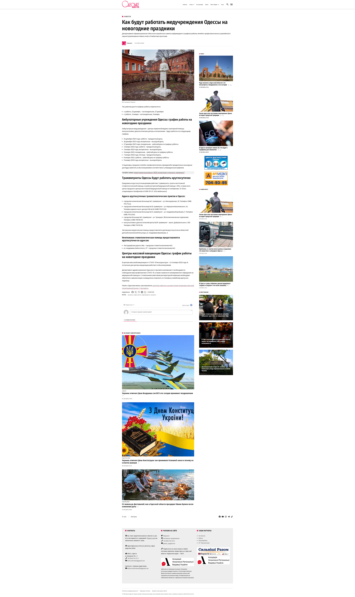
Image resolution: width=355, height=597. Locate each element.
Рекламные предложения (171, 538)
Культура (124, 501)
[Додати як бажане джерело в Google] (150, 292)
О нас (222, 4)
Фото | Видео (214, 4)
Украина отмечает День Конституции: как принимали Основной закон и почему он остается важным (157, 461)
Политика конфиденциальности (130, 591)
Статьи (191, 4)
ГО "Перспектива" (204, 543)
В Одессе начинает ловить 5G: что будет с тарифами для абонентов (213, 149)
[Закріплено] (231, 4)
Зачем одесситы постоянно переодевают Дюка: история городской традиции (215, 114)
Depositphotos (203, 540)
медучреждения (146, 295)
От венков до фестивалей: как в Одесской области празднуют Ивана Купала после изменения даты (157, 505)
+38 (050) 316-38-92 (169, 541)
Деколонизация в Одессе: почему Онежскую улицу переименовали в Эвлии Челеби (216, 369)
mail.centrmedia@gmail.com (136, 561)
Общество (124, 458)
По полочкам (199, 4)
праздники (153, 295)
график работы (137, 295)
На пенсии (202, 536)
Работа (201, 538)
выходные (130, 295)
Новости (185, 4)
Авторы (134, 517)
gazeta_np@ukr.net (169, 543)
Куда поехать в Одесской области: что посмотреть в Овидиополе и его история (213, 84)
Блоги (206, 4)
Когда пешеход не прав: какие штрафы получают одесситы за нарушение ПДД (215, 315)
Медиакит (166, 536)
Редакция (129, 43)
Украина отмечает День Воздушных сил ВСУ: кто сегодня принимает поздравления (157, 393)
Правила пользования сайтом (159, 591)
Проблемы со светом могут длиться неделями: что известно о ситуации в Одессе (215, 250)
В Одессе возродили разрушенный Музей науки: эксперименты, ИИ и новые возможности (216, 341)
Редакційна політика (145, 591)
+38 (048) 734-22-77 (132, 558)
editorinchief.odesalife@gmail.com (137, 568)
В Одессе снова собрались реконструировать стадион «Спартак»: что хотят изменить (214, 284)
